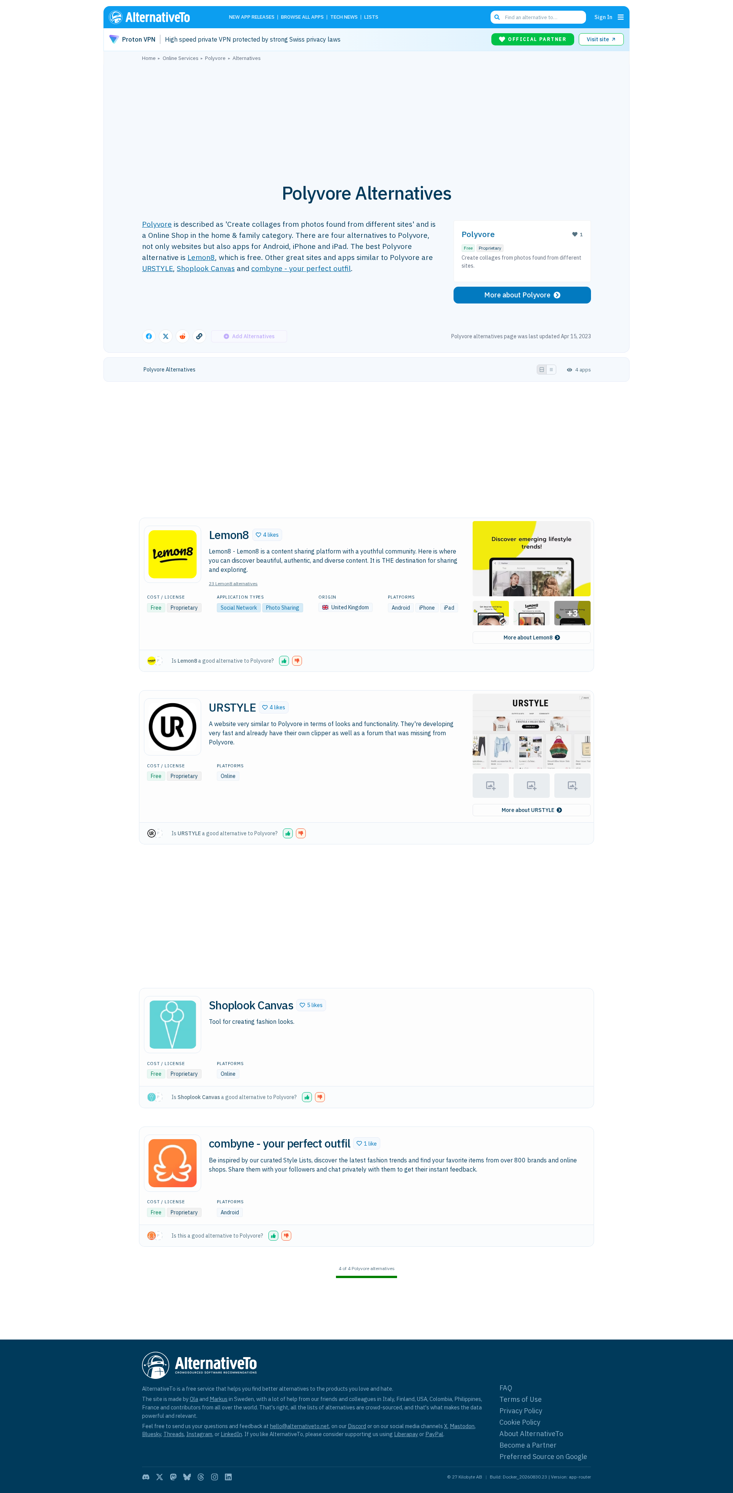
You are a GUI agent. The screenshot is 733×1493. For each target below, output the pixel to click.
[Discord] (146, 1477)
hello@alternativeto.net (299, 1426)
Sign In (603, 17)
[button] (267, 535)
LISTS (371, 17)
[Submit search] (497, 17)
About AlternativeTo (531, 1433)
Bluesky (151, 1434)
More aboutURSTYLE (528, 810)
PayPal (434, 1434)
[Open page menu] (620, 17)
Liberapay (406, 1434)
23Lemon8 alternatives (233, 583)
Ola (194, 1399)
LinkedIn (231, 1434)
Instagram (199, 1434)
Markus (219, 1399)
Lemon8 (201, 257)
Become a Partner (528, 1445)
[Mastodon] (173, 1477)
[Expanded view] (541, 369)
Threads (173, 1434)
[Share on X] (166, 336)
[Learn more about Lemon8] (172, 554)
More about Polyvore (517, 295)
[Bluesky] (187, 1477)
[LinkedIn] (228, 1477)
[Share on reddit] (182, 336)
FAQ (505, 1387)
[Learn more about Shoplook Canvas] (172, 1024)
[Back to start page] (160, 17)
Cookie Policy (519, 1422)
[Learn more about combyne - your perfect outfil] (172, 1163)
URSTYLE (157, 268)
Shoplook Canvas (206, 268)
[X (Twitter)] (159, 1477)
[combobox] (538, 17)
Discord (357, 1426)
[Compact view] (551, 369)
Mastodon (462, 1426)
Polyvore (157, 224)
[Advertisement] (366, 118)
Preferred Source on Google (543, 1456)
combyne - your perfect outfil (301, 268)
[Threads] (201, 1477)
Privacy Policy (520, 1410)
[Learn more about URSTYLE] (172, 726)
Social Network (239, 607)
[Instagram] (214, 1477)
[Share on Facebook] (149, 336)
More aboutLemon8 (528, 637)
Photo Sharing (282, 607)
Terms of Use (520, 1399)
